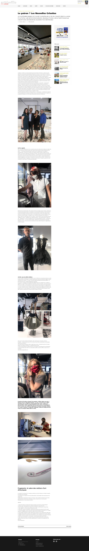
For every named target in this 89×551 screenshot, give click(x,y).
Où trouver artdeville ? (39, 544)
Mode (23, 11)
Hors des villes (66, 66)
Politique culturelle (66, 47)
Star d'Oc (32, 11)
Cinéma (61, 73)
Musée (61, 60)
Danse (63, 46)
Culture (61, 46)
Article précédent (21, 526)
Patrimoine (65, 53)
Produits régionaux (27, 11)
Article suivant (68, 526)
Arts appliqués (20, 11)
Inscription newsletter (39, 543)
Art (60, 53)
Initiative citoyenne (65, 73)
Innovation (67, 79)
